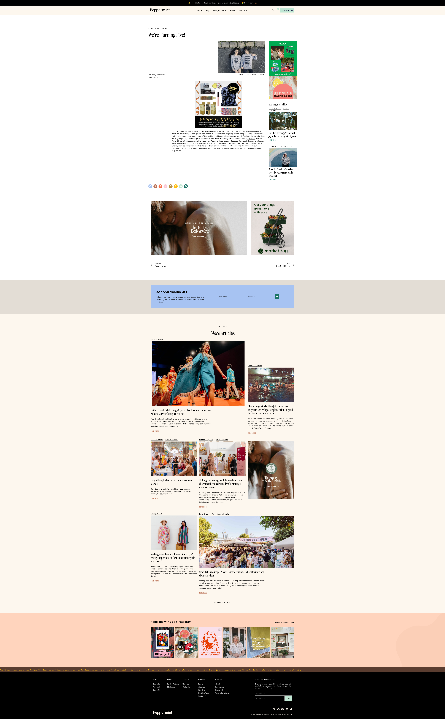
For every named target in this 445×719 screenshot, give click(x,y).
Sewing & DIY (286, 146)
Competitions (243, 74)
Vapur (174, 143)
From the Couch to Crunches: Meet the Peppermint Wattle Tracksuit (281, 172)
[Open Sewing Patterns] (225, 10)
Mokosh (252, 139)
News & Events (258, 74)
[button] (150, 186)
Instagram (193, 148)
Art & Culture (275, 109)
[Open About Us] (246, 10)
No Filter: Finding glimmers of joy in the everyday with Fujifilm (282, 134)
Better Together (255, 366)
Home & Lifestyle (206, 514)
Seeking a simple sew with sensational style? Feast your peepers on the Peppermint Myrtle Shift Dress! (173, 557)
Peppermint (273, 146)
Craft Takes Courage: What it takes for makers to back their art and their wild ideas (231, 573)
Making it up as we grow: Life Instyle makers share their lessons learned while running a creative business (220, 483)
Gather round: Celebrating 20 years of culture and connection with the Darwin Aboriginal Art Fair (181, 412)
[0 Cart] (277, 10)
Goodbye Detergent (239, 141)
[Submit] (277, 296)
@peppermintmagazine (284, 622)
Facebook (176, 148)
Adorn (213, 141)
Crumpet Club (288, 714)
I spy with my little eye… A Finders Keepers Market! (171, 482)
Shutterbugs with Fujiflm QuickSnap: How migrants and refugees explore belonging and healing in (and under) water (270, 409)
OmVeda (187, 141)
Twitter (183, 148)
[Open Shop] (201, 10)
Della (239, 143)
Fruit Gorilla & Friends (206, 143)
